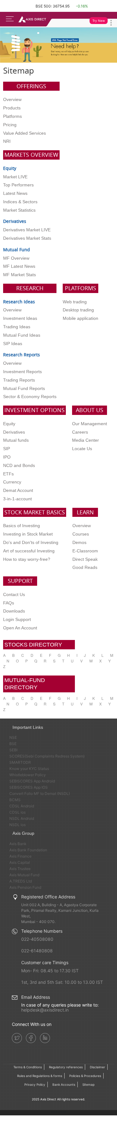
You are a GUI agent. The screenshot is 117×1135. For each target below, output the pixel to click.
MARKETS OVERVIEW (31, 154)
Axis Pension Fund (25, 887)
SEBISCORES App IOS (28, 787)
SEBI (13, 750)
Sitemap (88, 1084)
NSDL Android (21, 818)
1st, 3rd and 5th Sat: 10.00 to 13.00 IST (62, 982)
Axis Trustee (20, 868)
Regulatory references (66, 1067)
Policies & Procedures (85, 1076)
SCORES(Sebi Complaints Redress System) (47, 756)
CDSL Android (21, 806)
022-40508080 (37, 939)
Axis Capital (19, 862)
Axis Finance (20, 856)
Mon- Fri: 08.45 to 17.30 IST (50, 970)
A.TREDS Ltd (20, 881)
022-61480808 (37, 950)
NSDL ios (17, 824)
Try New (98, 20)
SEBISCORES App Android (32, 781)
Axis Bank (18, 843)
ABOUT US (89, 410)
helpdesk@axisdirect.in (45, 1009)
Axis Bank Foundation (28, 850)
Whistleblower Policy (27, 774)
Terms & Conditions (27, 1067)
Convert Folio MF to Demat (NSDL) (39, 793)
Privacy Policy (34, 1084)
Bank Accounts (63, 1084)
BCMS (15, 799)
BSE (13, 743)
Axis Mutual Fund (24, 875)
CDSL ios (17, 812)
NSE (13, 737)
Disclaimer (97, 1067)
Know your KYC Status (29, 768)
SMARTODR (20, 762)
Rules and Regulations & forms (39, 1076)
